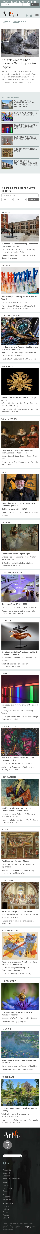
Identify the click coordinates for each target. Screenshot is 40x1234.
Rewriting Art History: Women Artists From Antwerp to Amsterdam (17, 451)
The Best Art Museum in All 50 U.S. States (18, 359)
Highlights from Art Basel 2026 (14, 509)
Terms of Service (6, 1229)
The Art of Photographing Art (13, 1021)
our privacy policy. (26, 1226)
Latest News (8, 1188)
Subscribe (33, 200)
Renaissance (8, 880)
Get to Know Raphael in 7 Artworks (16, 911)
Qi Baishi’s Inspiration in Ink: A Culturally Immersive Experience (18, 564)
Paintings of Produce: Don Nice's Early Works (25, 138)
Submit (34, 5)
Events (5, 1191)
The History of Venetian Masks (26, 150)
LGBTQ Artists (8, 777)
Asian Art (6, 522)
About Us (7, 1170)
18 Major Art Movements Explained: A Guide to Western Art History (19, 916)
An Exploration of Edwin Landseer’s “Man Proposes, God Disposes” (19, 63)
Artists (6, 1212)
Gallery (5, 673)
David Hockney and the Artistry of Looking (25, 114)
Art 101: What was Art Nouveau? (14, 302)
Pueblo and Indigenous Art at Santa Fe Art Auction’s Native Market (19, 963)
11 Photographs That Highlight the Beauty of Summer (16, 1013)
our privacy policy (7, 1225)
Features (6, 1185)
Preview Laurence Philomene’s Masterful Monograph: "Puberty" (18, 815)
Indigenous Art (9, 930)
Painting (6, 1029)
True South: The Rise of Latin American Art (19, 607)
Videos (5, 1194)
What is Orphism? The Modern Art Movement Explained (15, 1115)
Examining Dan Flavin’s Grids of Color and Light (25, 127)
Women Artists (9, 419)
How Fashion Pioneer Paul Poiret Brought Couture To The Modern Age (18, 871)
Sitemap (6, 1176)
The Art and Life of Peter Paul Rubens (17, 1069)
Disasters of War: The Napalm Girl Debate (19, 1018)
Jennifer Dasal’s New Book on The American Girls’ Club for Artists (16, 809)
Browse (6, 1206)
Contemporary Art (11, 316)
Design (5, 830)
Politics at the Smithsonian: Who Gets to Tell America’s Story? (26, 163)
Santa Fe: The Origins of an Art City (16, 973)
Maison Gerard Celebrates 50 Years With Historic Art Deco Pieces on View (18, 307)
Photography (8, 981)
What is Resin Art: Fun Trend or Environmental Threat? (14, 665)
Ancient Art (7, 366)
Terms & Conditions (11, 1179)
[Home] (9, 13)
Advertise (7, 1200)
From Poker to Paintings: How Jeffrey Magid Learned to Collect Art (19, 1121)
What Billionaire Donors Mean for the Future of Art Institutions (25, 104)
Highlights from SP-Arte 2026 (14, 604)
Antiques (6, 265)
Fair (3, 472)
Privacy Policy (30, 1227)
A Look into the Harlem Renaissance (16, 763)
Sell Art (6, 1218)
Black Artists (8, 726)
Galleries (6, 1209)
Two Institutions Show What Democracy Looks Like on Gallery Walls (18, 250)
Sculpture (7, 621)
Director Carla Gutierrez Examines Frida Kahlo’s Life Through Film (18, 612)
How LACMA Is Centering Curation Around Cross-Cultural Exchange (18, 353)
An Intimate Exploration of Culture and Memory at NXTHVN (17, 768)
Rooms (6, 1215)
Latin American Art (11, 573)
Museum (5, 212)
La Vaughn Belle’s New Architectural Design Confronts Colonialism (19, 717)
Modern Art (7, 1077)
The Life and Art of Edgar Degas (15, 553)
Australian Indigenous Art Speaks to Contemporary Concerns (16, 968)
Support (6, 1173)
